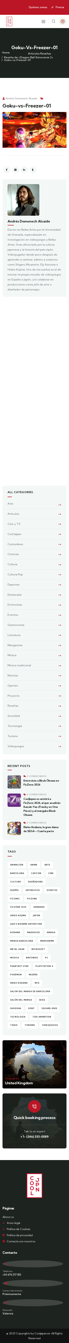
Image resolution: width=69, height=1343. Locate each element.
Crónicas (13, 554)
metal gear (17, 949)
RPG (37, 983)
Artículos (34, 53)
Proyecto (14, 695)
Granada (39, 907)
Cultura (12, 564)
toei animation (41, 1017)
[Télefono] (33, 1263)
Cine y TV (14, 524)
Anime (33, 865)
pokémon (16, 974)
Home (6, 52)
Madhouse (33, 932)
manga (51, 932)
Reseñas (45, 53)
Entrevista (33, 890)
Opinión (13, 685)
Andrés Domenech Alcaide (21, 98)
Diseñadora (35, 882)
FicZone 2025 (18, 907)
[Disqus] (34, 346)
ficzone (32, 899)
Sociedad (14, 715)
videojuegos (50, 1025)
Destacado (15, 594)
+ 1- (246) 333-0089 (35, 1136)
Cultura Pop (15, 574)
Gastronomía (16, 625)
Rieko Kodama (19, 983)
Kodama (15, 932)
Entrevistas (15, 604)
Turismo (13, 736)
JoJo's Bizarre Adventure (26, 924)
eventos (52, 890)
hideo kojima (18, 915)
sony (31, 1008)
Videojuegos (16, 746)
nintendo (32, 958)
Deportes (14, 584)
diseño (14, 890)
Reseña (33, 974)
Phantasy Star (19, 966)
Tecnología (15, 726)
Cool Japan (14, 534)
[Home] (9, 21)
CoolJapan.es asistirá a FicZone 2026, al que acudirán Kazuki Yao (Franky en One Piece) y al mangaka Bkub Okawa (41, 806)
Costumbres (15, 544)
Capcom (36, 873)
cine (51, 873)
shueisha (15, 1008)
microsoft (38, 949)
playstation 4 (44, 966)
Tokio (14, 1025)
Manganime (15, 645)
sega (42, 1000)
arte (47, 865)
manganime (47, 941)
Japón (36, 915)
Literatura (14, 635)
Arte (10, 503)
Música (12, 655)
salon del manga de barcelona (30, 991)
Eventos (13, 614)
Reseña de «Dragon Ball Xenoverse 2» (28, 57)
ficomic (15, 899)
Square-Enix (49, 1008)
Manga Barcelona (21, 941)
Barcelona (17, 873)
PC (46, 958)
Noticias (13, 675)
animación (16, 865)
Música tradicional (19, 665)
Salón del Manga (21, 1000)
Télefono (8, 1271)
